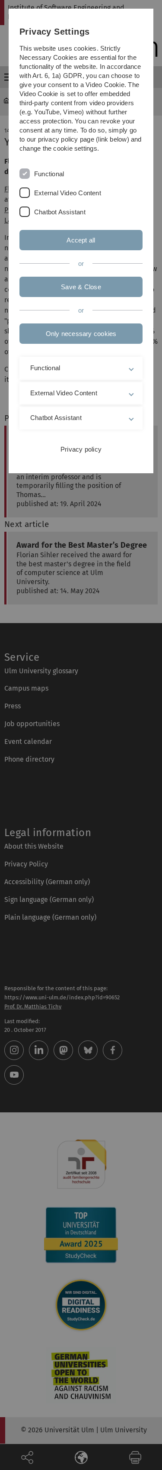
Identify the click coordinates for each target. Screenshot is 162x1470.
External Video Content (67, 193)
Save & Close (81, 287)
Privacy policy (81, 449)
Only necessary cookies (81, 333)
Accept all (81, 240)
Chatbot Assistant (60, 212)
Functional (49, 174)
